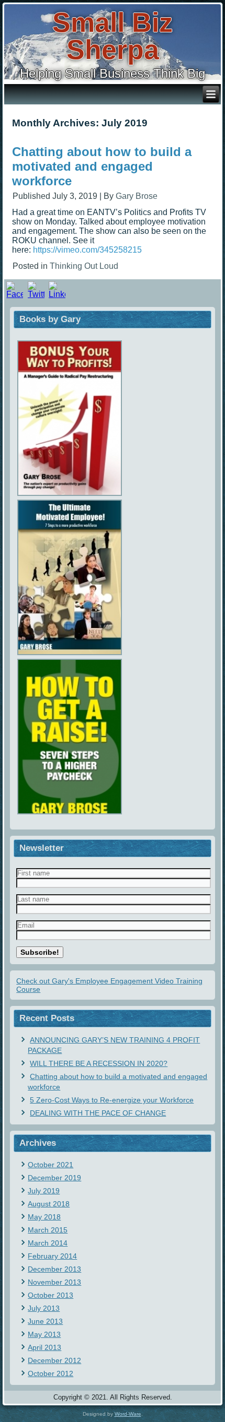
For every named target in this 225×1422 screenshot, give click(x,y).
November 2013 (54, 1282)
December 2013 (54, 1269)
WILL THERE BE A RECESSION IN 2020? (98, 1063)
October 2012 (50, 1373)
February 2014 (52, 1256)
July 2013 (44, 1308)
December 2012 (54, 1360)
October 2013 (50, 1295)
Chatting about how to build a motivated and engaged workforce (102, 166)
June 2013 (45, 1321)
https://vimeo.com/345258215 (87, 249)
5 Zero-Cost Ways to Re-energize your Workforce (112, 1100)
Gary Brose (137, 196)
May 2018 (44, 1217)
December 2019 (54, 1178)
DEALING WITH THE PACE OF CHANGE (98, 1113)
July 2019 (44, 1191)
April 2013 (44, 1347)
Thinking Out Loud (84, 266)
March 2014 (48, 1243)
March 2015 (48, 1230)
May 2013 (44, 1334)
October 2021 (50, 1164)
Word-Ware (128, 1414)
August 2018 (49, 1204)
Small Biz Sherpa (112, 36)
